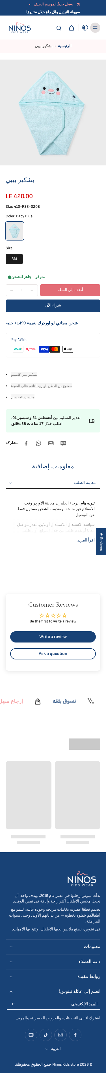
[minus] (11, 290)
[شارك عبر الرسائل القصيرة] (63, 443)
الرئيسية (65, 46)
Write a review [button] (53, 636)
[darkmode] (83, 27)
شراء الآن (53, 305)
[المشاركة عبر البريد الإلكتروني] (51, 443)
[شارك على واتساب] (38, 443)
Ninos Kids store (65, 1064)
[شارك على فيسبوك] (26, 443)
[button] (70, 290)
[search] (59, 27)
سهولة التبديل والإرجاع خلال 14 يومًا (53, 12)
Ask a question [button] (53, 653)
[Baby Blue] (15, 231)
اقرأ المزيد (86, 540)
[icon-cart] (71, 27)
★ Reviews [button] (101, 541)
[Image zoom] (53, 112)
